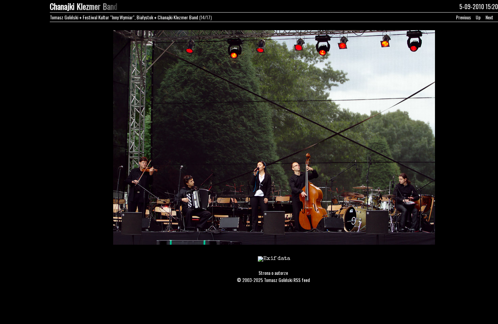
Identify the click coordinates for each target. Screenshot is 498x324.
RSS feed (301, 279)
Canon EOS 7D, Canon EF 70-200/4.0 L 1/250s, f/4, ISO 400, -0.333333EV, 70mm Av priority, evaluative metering (274, 263)
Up (478, 17)
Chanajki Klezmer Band (178, 17)
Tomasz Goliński (64, 17)
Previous (463, 17)
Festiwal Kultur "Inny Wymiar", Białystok (118, 17)
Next (489, 17)
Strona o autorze (273, 272)
